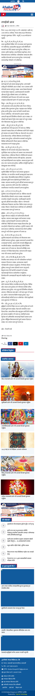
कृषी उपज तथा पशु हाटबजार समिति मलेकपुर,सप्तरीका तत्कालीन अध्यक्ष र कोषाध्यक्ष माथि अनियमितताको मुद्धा (20, 532)
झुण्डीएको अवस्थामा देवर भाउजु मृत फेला (13, 608)
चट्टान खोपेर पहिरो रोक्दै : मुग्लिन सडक (18, 545)
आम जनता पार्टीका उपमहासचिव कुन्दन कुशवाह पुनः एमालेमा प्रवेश (16, 587)
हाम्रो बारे (11, 687)
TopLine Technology (21, 694)
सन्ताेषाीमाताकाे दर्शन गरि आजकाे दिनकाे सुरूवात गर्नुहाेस (15, 427)
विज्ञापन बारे (19, 687)
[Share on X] (15, 343)
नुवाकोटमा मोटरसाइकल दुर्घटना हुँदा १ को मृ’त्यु (20, 524)
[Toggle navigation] (32, 14)
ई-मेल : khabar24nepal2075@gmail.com (16, 669)
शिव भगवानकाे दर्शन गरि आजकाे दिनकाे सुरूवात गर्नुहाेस (17, 379)
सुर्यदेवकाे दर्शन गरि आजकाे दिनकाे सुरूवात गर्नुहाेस (16, 402)
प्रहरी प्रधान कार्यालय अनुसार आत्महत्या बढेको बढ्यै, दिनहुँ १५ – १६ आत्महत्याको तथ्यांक (20, 540)
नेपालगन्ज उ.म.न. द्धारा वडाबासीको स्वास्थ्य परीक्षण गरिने (19, 559)
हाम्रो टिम (13, 1)
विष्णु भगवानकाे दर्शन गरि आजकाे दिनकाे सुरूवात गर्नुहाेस (15, 474)
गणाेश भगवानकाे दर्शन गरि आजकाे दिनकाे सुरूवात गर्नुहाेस (16, 497)
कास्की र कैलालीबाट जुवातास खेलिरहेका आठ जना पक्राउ (16, 631)
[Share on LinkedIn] (26, 343)
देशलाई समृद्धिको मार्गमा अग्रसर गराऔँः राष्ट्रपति (15, 652)
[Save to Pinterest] (20, 343)
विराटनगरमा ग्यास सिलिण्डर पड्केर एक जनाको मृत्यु (20, 553)
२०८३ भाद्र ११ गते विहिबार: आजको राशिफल (14, 449)
